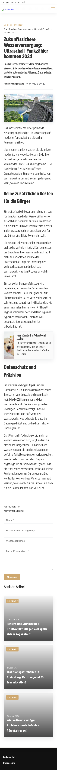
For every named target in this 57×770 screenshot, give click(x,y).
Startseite (8, 24)
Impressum (9, 763)
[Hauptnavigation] (50, 8)
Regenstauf (17, 24)
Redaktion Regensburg (14, 83)
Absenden (12, 577)
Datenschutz (10, 757)
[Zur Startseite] (8, 8)
